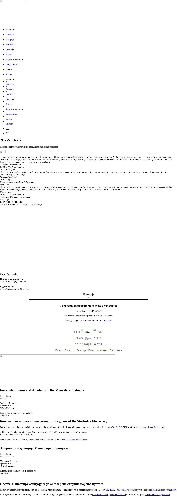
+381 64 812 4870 (123, 490)
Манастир (10, 29)
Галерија (10, 49)
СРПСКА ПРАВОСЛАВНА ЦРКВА (17, 211)
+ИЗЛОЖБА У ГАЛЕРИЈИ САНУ (15, 261)
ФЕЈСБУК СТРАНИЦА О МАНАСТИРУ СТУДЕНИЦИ (27, 241)
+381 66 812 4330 (106, 490)
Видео (8, 54)
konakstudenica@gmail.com (152, 427)
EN (7, 128)
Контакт (9, 74)
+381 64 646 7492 (119, 427)
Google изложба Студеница (13, 255)
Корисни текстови (14, 59)
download (4, 415)
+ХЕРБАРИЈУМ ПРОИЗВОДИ (14, 268)
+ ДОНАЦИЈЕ (6, 232)
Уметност (10, 44)
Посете (9, 69)
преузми (107, 320)
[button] (88, 296)
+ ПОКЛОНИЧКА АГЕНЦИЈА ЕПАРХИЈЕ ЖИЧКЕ (24, 224)
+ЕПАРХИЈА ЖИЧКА (10, 217)
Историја (10, 39)
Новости (10, 34)
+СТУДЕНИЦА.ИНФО (10, 246)
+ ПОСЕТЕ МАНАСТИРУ (12, 228)
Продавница (11, 64)
